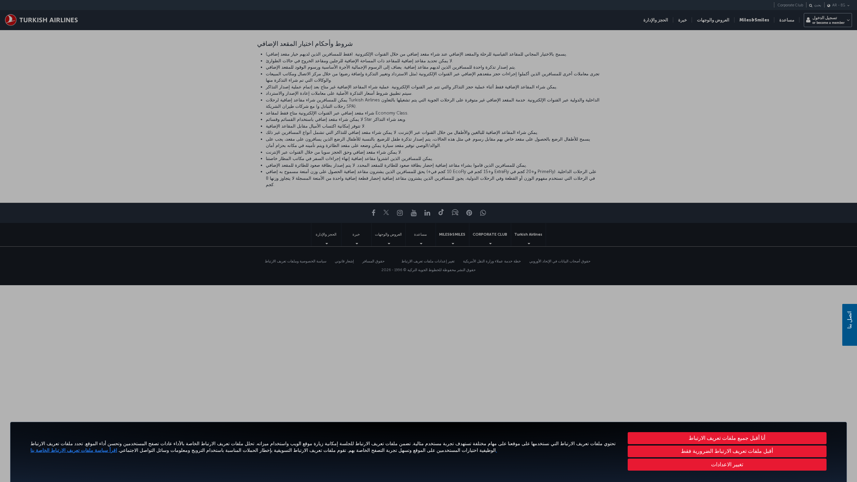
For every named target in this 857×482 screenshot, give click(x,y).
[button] (727, 465)
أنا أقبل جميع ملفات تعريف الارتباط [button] (727, 438)
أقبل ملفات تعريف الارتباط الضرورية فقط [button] (727, 451)
